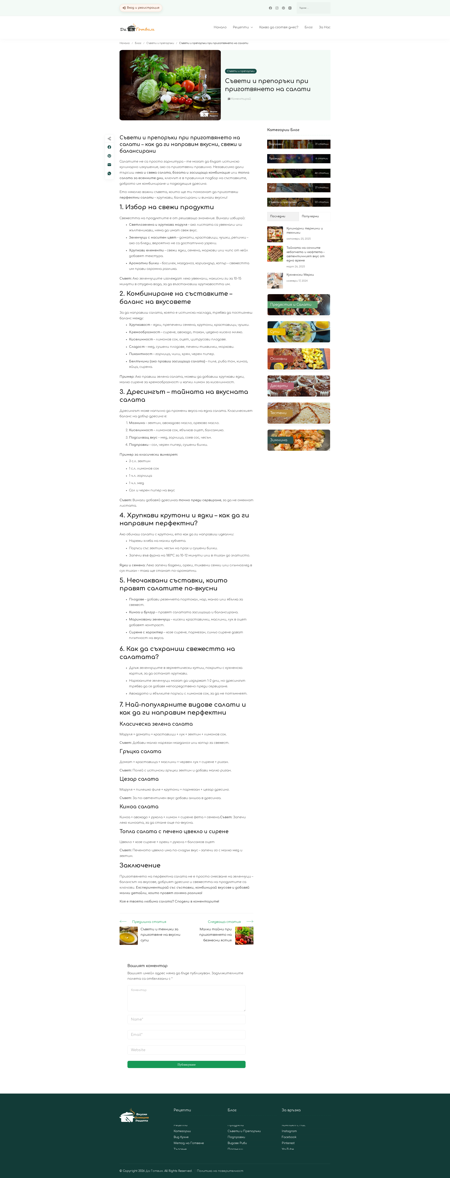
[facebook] (109, 147)
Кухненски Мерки (300, 274)
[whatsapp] (109, 173)
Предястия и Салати (290, 304)
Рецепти (241, 27)
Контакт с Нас (294, 1125)
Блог (309, 27)
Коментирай (241, 99)
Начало (220, 27)
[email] (109, 164)
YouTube (288, 1149)
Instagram (289, 1131)
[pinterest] (109, 155)
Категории (182, 1131)
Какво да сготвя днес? (278, 27)
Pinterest (288, 1143)
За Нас (324, 27)
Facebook (289, 1137)
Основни (278, 359)
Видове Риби (237, 1143)
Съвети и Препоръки (244, 1131)
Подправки (236, 1137)
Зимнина (278, 440)
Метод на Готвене (189, 1143)
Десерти (279, 386)
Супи (274, 332)
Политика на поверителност (220, 1171)
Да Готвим (154, 1171)
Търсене (180, 1149)
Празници (235, 1149)
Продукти (236, 1125)
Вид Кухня (181, 1137)
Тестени (278, 413)
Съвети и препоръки (241, 71)
